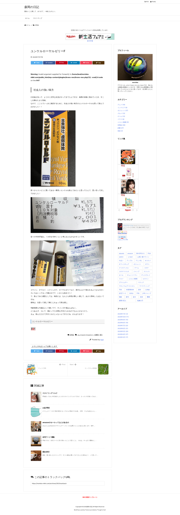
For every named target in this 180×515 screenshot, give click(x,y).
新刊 (127, 297)
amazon (130, 253)
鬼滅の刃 (140, 300)
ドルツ (121, 279)
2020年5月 (123, 331)
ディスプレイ (145, 275)
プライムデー (123, 282)
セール (121, 275)
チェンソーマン (132, 275)
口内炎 (147, 289)
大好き (131, 293)
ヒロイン (146, 279)
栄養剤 (96, 335)
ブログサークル (128, 225)
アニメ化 (139, 260)
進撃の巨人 (122, 300)
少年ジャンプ (146, 293)
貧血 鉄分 (46, 452)
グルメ (121, 113)
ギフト (147, 264)
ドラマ (121, 119)
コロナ (146, 268)
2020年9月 (123, 320)
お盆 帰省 (46, 408)
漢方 (101, 335)
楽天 (134, 297)
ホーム (28, 25)
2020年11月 (123, 314)
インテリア (122, 107)
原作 (139, 289)
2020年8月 (123, 322)
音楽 (120, 131)
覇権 (148, 297)
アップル (129, 260)
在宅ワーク (122, 293)
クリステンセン (124, 268)
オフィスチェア (124, 264)
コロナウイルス (124, 271)
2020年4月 (123, 334)
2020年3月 (123, 337)
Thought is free (101, 510)
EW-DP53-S (140, 253)
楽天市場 (90, 41)
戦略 (120, 297)
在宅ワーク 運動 (48, 437)
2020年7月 (123, 325)
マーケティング (144, 286)
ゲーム (121, 116)
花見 (141, 297)
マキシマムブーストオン (127, 286)
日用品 (37, 25)
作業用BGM (130, 289)
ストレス (147, 271)
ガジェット (123, 110)
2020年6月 (123, 328)
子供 (137, 293)
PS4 (149, 253)
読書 (121, 128)
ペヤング (141, 282)
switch (121, 257)
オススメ (148, 260)
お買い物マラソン (143, 257)
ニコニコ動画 (123, 122)
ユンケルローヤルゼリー (86, 335)
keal (102, 340)
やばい (121, 260)
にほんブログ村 (123, 239)
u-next (130, 257)
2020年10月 (123, 317)
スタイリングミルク (50, 393)
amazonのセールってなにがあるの (55, 422)
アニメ (121, 104)
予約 (120, 289)
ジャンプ (136, 271)
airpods (121, 253)
